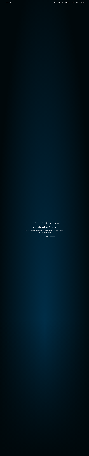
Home (54, 2)
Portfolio (60, 2)
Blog (77, 2)
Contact (83, 2)
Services (67, 2)
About (72, 2)
